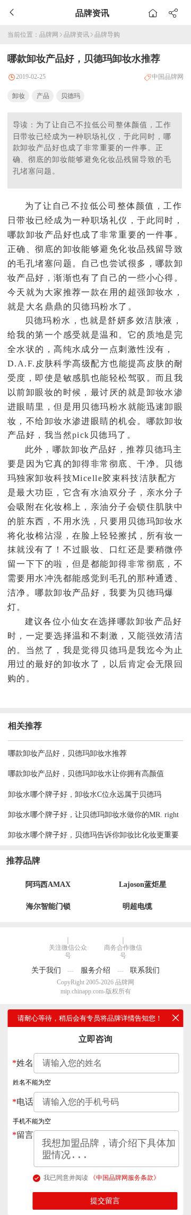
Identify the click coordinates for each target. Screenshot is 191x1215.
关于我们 (46, 970)
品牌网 (48, 34)
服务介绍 (95, 970)
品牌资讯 (76, 34)
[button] (173, 12)
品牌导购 (107, 34)
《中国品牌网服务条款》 (125, 1178)
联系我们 (145, 970)
